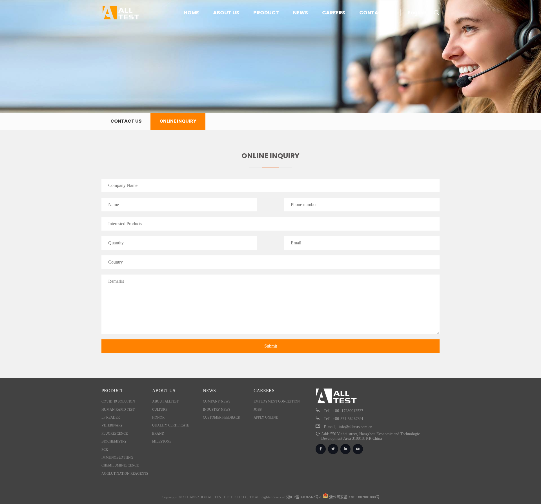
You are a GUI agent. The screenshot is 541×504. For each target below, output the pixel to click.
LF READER (110, 417)
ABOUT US (226, 12)
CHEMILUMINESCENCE (120, 465)
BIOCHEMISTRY (114, 441)
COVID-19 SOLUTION (118, 401)
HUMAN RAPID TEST (118, 410)
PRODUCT (266, 12)
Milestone (161, 441)
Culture (159, 410)
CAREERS (333, 12)
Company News (216, 401)
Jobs (258, 410)
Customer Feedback (221, 417)
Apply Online (266, 417)
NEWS (300, 12)
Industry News (216, 410)
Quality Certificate (170, 425)
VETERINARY (112, 425)
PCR (104, 450)
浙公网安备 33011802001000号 (354, 497)
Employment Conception (277, 401)
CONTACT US (376, 12)
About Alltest (165, 401)
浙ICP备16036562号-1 (304, 497)
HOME (191, 12)
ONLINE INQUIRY (177, 121)
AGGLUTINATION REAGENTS (124, 474)
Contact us (125, 121)
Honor (158, 417)
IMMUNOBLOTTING (117, 457)
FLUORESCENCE (114, 434)
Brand (158, 434)
